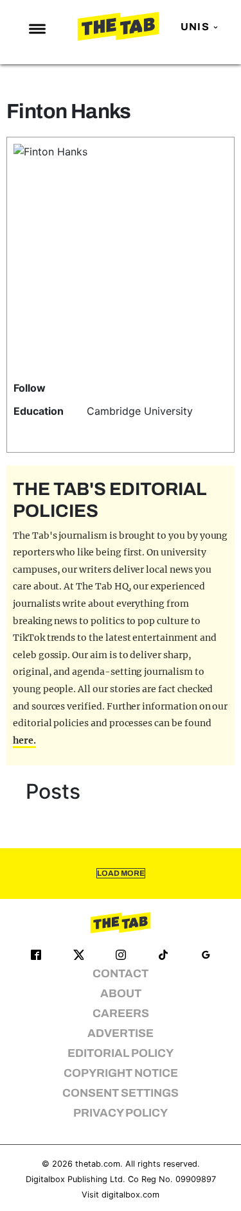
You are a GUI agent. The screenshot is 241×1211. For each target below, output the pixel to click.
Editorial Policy (120, 1053)
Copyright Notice (121, 1073)
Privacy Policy (120, 1113)
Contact (120, 974)
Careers (121, 1013)
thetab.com (97, 1164)
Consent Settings (120, 1093)
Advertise (120, 1033)
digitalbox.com (130, 1194)
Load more (121, 873)
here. (24, 740)
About (120, 994)
